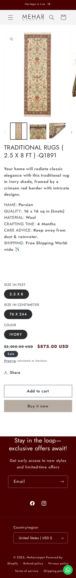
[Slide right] (71, 132)
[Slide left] (4, 132)
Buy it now (38, 406)
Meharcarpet (36, 557)
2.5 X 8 (17, 294)
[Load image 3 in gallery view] (57, 131)
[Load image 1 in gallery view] (18, 131)
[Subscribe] (62, 481)
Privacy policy (58, 563)
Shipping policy (55, 571)
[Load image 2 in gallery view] (38, 131)
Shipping (10, 361)
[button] (10, 17)
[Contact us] (68, 570)
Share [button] (15, 372)
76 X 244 (18, 314)
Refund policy (33, 563)
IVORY (16, 334)
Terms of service (27, 571)
